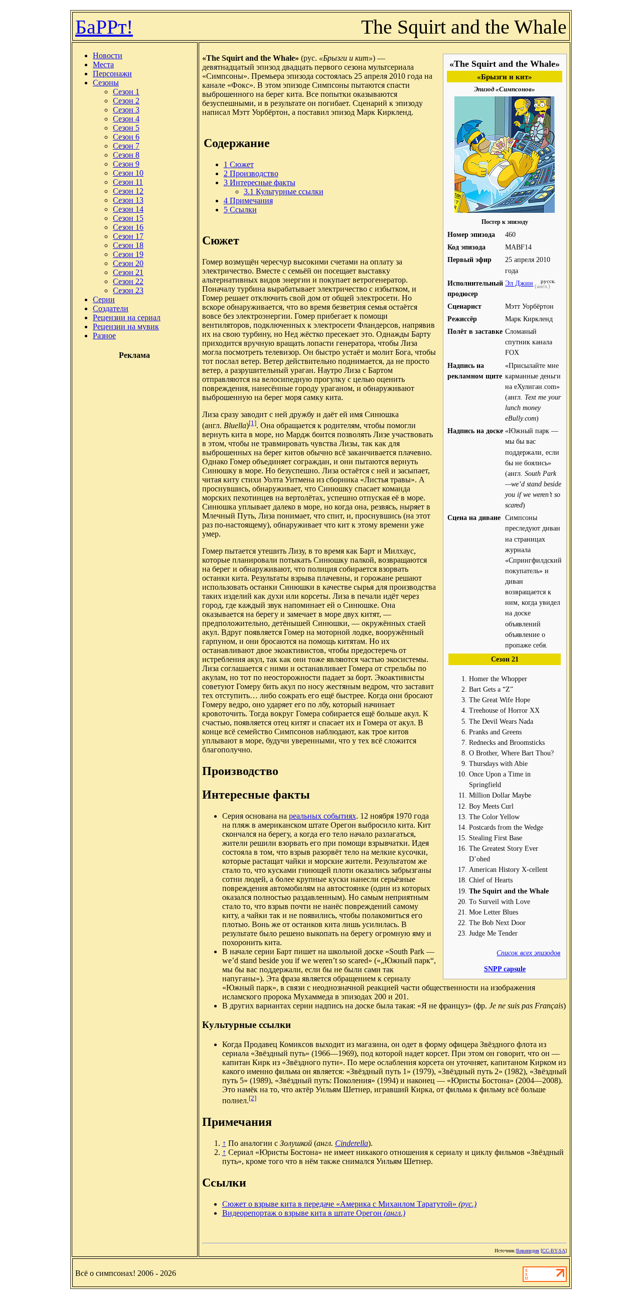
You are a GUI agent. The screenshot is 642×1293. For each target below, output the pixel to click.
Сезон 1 (126, 91)
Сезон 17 (128, 236)
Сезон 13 (128, 200)
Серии (104, 299)
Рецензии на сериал (126, 317)
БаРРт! (104, 27)
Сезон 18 (128, 245)
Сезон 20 (128, 263)
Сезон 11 (128, 182)
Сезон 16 (128, 227)
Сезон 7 (126, 146)
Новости (107, 55)
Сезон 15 (128, 218)
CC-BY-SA (553, 1250)
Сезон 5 (126, 127)
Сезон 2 (126, 100)
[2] (252, 1098)
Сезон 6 (126, 137)
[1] (252, 423)
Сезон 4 (126, 118)
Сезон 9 (126, 164)
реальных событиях (322, 816)
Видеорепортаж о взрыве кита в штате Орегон (313, 1213)
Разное (104, 335)
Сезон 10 (128, 173)
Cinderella (351, 1143)
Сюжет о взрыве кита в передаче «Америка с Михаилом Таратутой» (349, 1204)
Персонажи (112, 73)
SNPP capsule (505, 969)
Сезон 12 (128, 191)
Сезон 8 (126, 155)
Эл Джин (519, 283)
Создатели (110, 308)
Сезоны (106, 82)
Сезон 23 (128, 290)
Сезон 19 (128, 254)
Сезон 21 (128, 272)
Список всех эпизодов (528, 953)
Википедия (527, 1250)
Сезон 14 (128, 209)
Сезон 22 (128, 281)
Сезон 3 (126, 109)
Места (103, 64)
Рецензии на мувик (126, 326)
